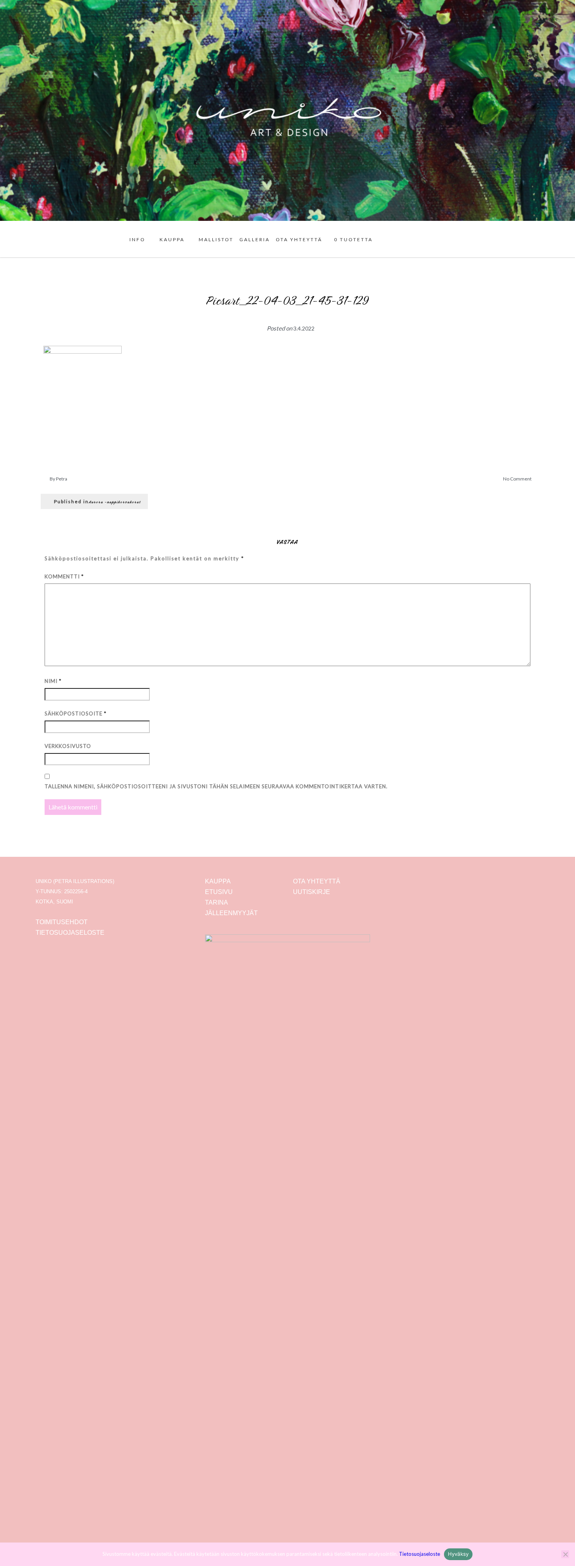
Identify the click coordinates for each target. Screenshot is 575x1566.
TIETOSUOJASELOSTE (70, 932)
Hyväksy (458, 1554)
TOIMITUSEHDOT (62, 922)
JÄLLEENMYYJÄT (231, 913)
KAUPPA (172, 239)
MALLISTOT (216, 239)
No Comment (517, 479)
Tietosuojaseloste (419, 1554)
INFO (137, 239)
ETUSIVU (219, 892)
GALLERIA (254, 239)
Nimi (53, 681)
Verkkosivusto (68, 746)
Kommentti (64, 576)
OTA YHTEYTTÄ (299, 239)
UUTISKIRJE (311, 892)
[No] (565, 1554)
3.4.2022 (303, 328)
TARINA (216, 902)
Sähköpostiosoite (75, 713)
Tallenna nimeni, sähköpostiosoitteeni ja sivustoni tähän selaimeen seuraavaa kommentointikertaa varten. (216, 786)
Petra (61, 479)
